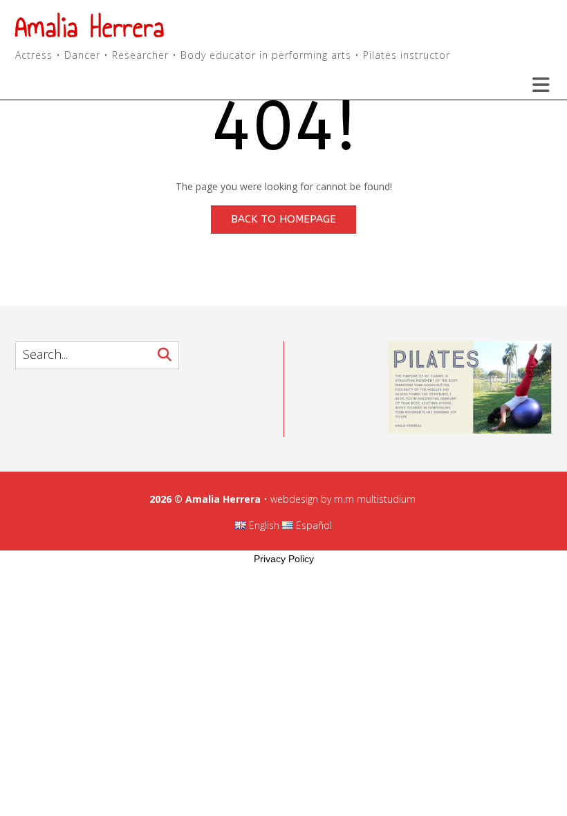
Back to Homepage (283, 219)
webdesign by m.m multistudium (343, 499)
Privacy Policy (284, 558)
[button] (532, 85)
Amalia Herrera (90, 27)
